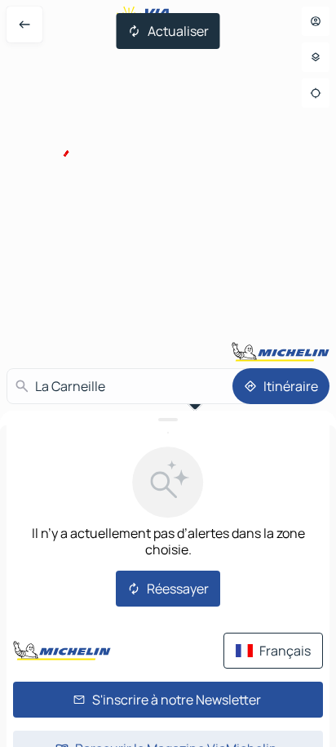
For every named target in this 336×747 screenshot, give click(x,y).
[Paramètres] (315, 57)
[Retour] (24, 24)
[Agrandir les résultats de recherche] (168, 420)
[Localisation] (315, 93)
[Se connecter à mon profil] (315, 21)
